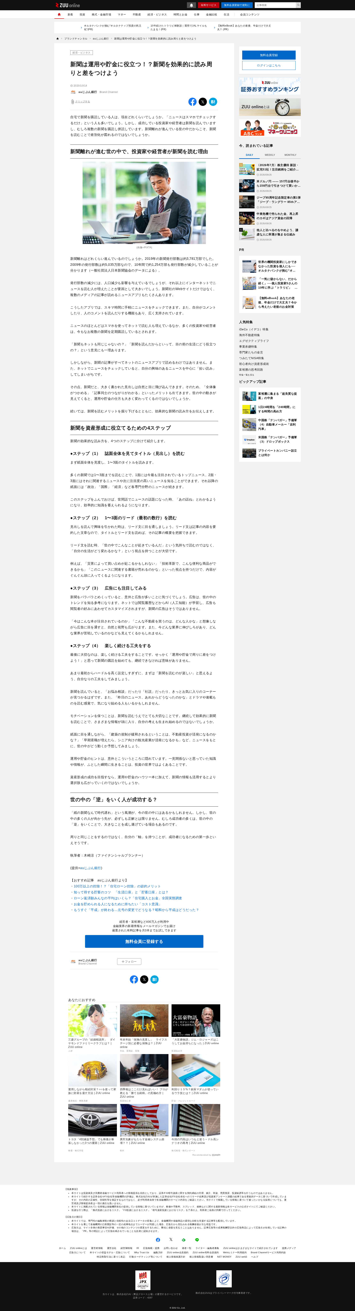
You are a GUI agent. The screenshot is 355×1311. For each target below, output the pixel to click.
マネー (122, 14)
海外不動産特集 (249, 335)
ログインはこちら (269, 65)
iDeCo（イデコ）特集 (254, 329)
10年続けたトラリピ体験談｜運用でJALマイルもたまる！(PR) (179, 27)
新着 (70, 14)
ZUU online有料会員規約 (206, 1252)
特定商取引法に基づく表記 (111, 1257)
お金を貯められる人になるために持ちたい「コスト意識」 (118, 904)
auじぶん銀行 (87, 92)
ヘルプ (254, 1257)
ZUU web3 (241, 1257)
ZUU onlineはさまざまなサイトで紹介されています (250, 1248)
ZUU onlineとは (78, 1248)
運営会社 (111, 1248)
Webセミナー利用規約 (235, 1252)
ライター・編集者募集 (207, 1248)
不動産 (137, 14)
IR (137, 1248)
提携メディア (289, 1248)
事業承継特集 (248, 346)
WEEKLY (270, 155)
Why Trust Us (141, 1252)
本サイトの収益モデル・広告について (110, 1252)
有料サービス (208, 5)
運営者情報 (97, 1248)
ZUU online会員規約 (178, 1252)
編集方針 (158, 1252)
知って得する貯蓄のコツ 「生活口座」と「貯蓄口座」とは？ (121, 892)
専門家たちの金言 (251, 352)
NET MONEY (224, 1257)
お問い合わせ (171, 1248)
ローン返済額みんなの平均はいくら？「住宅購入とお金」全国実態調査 (128, 898)
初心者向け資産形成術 (254, 363)
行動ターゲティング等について (145, 1257)
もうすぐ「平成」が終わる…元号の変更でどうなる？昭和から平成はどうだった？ (136, 910)
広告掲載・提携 (151, 1248)
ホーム (62, 1248)
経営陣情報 (127, 1248)
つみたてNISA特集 (251, 358)
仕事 (196, 14)
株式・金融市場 (101, 14)
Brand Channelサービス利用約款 (268, 1252)
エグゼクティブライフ (254, 340)
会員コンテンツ (250, 14)
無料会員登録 (269, 55)
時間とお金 (181, 14)
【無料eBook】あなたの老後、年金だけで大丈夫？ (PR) (244, 27)
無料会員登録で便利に (237, 5)
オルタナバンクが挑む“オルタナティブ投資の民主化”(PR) (113, 27)
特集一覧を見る (246, 375)
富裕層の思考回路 (251, 369)
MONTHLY (290, 155)
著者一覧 (186, 1248)
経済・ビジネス (157, 14)
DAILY (249, 155)
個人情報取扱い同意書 (201, 1257)
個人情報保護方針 (175, 1257)
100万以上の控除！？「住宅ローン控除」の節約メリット (117, 886)
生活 (226, 14)
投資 (82, 14)
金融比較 (211, 14)
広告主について (77, 1252)
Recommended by (201, 1155)
